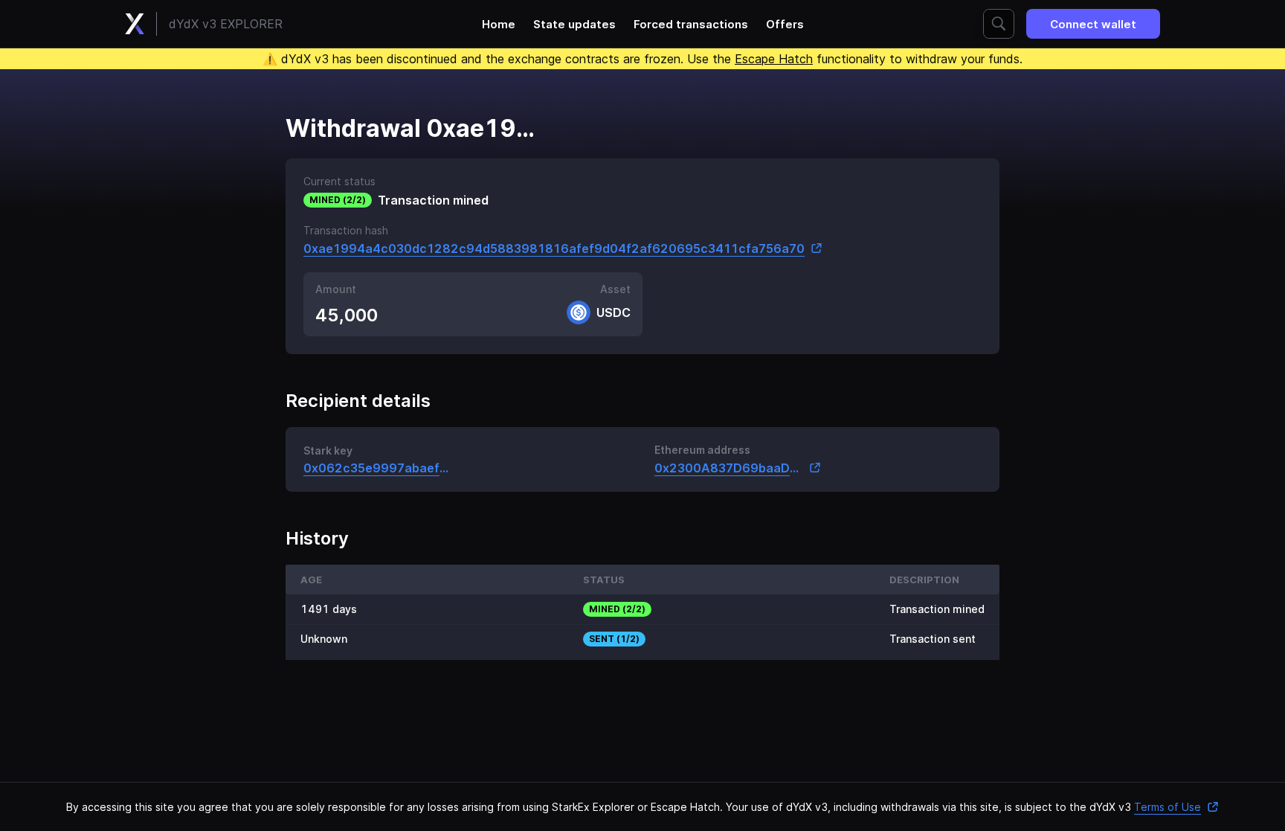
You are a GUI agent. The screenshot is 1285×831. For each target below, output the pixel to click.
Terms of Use (1167, 806)
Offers (785, 24)
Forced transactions (691, 24)
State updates (574, 24)
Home (498, 24)
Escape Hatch (774, 58)
